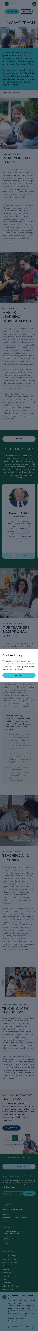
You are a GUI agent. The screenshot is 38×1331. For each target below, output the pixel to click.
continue (19, 675)
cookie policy (19, 669)
